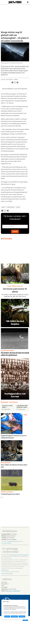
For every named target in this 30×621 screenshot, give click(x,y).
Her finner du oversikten (7, 573)
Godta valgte (14, 616)
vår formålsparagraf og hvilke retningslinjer (19, 554)
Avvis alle (7, 616)
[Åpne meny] (28, 2)
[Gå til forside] (15, 2)
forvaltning (11, 207)
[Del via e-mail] (17, 82)
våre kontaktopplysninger (13, 541)
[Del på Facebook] (12, 82)
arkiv (18, 207)
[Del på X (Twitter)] (15, 82)
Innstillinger (25, 620)
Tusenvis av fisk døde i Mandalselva (7, 406)
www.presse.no (4, 570)
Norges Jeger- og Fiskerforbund (13, 590)
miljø (3, 207)
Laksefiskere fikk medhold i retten (22, 406)
